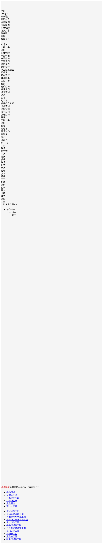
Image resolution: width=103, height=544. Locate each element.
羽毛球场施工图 (13, 539)
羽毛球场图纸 (12, 498)
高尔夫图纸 (11, 506)
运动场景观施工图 (15, 514)
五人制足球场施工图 (16, 528)
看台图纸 (10, 503)
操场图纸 (10, 492)
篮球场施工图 (12, 511)
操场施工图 (11, 534)
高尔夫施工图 (12, 531)
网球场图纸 (11, 501)
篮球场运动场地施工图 (17, 519)
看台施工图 (11, 536)
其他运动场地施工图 (16, 517)
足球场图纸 (11, 495)
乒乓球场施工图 (13, 525)
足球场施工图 (12, 522)
